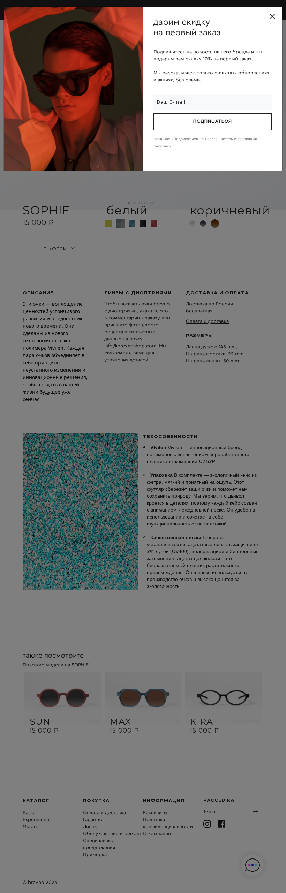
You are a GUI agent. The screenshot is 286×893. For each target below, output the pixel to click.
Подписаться (212, 122)
